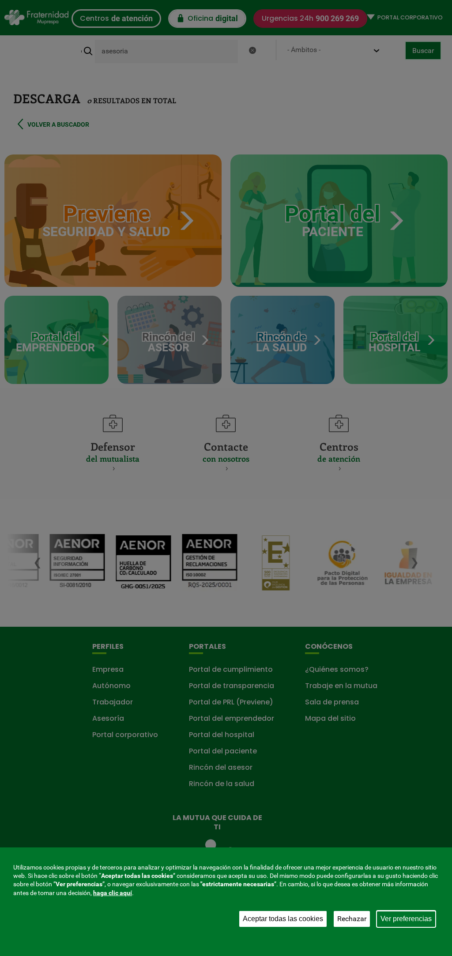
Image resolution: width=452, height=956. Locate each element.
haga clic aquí (112, 892)
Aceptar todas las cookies (283, 918)
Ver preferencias (406, 918)
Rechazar (351, 919)
